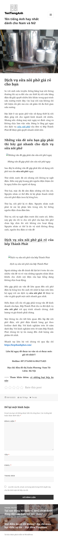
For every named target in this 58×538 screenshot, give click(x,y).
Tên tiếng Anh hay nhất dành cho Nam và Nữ (21, 21)
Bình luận (10, 421)
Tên (6, 455)
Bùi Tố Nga (24, 397)
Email (7, 465)
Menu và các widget (51, 17)
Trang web (9, 476)
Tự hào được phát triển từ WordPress (18, 534)
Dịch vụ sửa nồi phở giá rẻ (25, 240)
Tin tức (34, 397)
